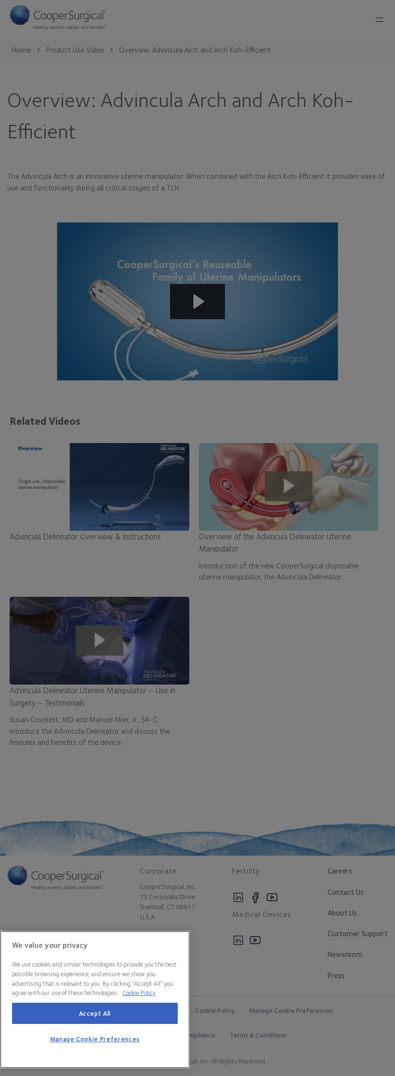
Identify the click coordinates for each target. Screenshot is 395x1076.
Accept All (95, 1013)
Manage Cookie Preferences (95, 1039)
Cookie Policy (139, 992)
